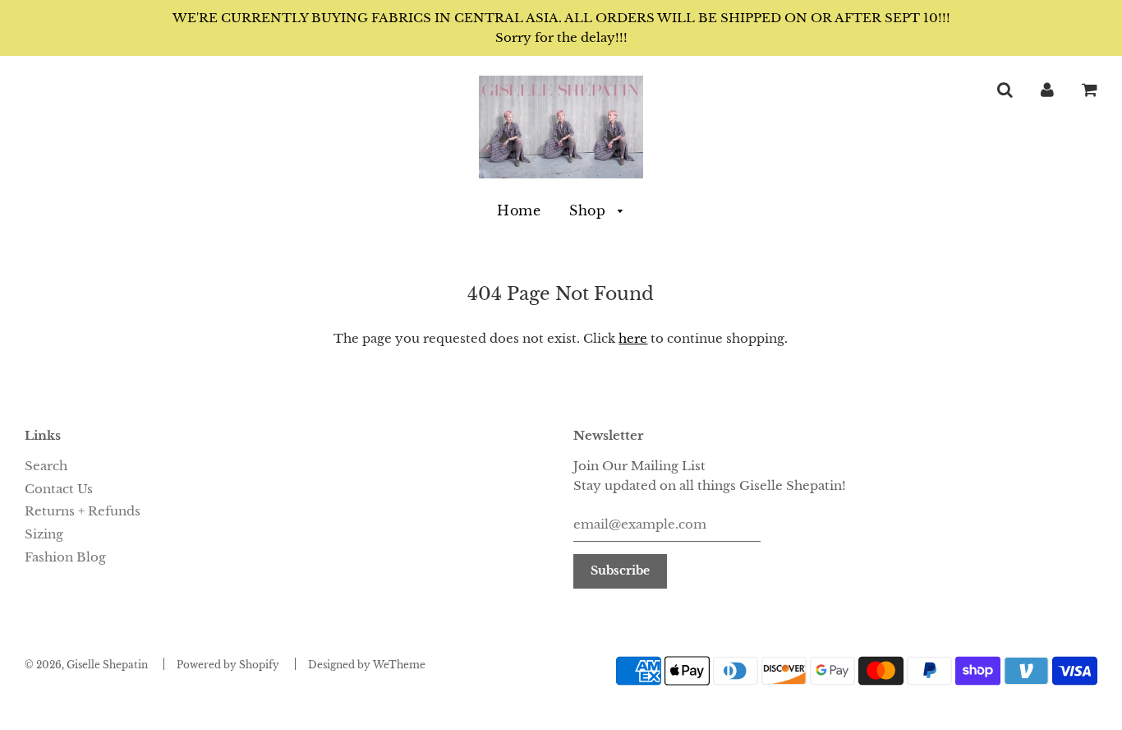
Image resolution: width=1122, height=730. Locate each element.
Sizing (44, 534)
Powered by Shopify (228, 664)
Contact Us (59, 489)
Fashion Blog (65, 557)
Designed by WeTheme (366, 664)
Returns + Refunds (82, 511)
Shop (589, 210)
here (632, 338)
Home (518, 210)
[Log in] (1047, 89)
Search (46, 466)
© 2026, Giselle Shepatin (86, 664)
